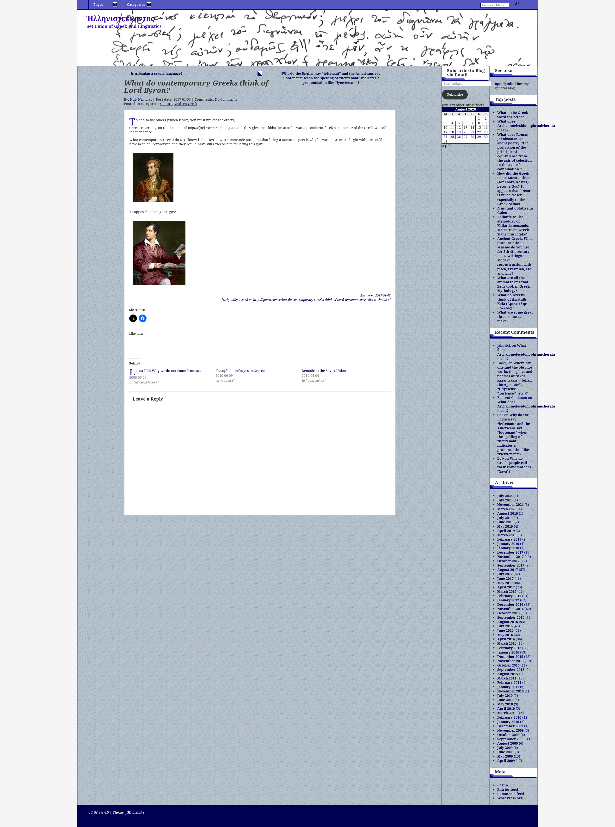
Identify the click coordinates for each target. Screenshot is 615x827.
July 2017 (505, 574)
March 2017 (507, 591)
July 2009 (505, 747)
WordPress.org (510, 798)
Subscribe (455, 94)
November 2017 (510, 556)
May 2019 (505, 526)
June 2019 (505, 522)
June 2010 (505, 699)
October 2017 (508, 561)
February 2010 (509, 717)
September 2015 (510, 669)
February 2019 (509, 539)
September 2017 (510, 565)
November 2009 (510, 730)
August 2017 (507, 569)
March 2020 (507, 509)
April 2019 (506, 530)
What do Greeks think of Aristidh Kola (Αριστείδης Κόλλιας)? (512, 301)
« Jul (446, 145)
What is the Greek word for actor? (512, 114)
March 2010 (507, 712)
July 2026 (505, 496)
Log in (502, 785)
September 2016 (510, 617)
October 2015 (508, 665)
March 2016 (507, 643)
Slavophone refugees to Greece (239, 370)
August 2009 (507, 743)
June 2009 (505, 752)
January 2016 (508, 652)
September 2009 (510, 739)
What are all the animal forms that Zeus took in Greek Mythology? (513, 284)
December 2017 (510, 552)
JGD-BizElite (134, 812)
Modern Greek (185, 103)
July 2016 (505, 626)
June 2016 (505, 630)
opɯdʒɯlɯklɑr (508, 83)
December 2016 (510, 604)
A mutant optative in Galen (515, 210)
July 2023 (505, 500)
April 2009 (506, 760)
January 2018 (508, 548)
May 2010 (505, 704)
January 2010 (508, 721)
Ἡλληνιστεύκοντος (120, 18)
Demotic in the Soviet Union (324, 370)
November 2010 (510, 691)
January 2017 (508, 600)
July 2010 (505, 695)
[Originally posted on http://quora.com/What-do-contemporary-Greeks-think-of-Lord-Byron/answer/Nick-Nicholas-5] (306, 299)
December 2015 (510, 656)
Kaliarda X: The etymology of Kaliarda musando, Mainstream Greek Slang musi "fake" (513, 225)
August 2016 (507, 621)
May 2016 (505, 634)
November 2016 (510, 608)
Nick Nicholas (141, 99)
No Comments (226, 99)
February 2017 (509, 595)
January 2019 (508, 543)
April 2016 (506, 639)
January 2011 (508, 687)
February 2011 (509, 682)
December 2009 (510, 726)
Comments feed (510, 793)
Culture (166, 103)
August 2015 (507, 674)
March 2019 (507, 535)
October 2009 (508, 734)
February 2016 (509, 648)
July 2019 (505, 517)
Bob (500, 458)
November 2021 (510, 504)
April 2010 (506, 708)
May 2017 (505, 582)
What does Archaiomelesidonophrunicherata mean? (526, 125)
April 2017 (506, 587)
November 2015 (510, 661)
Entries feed (507, 789)
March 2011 (507, 678)
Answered (375, 295)
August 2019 (507, 513)
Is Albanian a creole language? (157, 73)
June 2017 (505, 578)
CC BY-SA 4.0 (98, 812)
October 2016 (508, 613)
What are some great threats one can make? (515, 316)
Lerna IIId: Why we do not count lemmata (168, 370)
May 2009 (505, 756)
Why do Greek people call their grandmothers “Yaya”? (514, 465)
